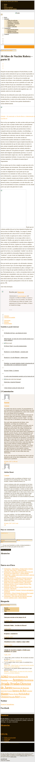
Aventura (18, 679)
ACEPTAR (4, 759)
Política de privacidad (10, 737)
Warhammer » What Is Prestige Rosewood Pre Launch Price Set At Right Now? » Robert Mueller (18, 593)
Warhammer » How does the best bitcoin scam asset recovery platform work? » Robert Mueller (18, 596)
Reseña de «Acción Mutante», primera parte (16, 357)
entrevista (4, 691)
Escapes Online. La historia (11, 370)
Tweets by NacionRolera (7, 704)
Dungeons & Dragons (20, 688)
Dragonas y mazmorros (15, 660)
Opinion (5, 696)
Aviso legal (7, 739)
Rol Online (23, 697)
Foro (5, 6)
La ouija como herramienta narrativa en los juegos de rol (19, 376)
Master (5, 693)
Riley (17, 696)
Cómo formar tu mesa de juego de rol (14, 388)
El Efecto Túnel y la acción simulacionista (15, 346)
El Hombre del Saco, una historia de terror (15, 333)
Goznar (9, 691)
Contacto (6, 34)
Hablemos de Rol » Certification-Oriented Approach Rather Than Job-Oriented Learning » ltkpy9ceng (18, 578)
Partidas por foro (11, 31)
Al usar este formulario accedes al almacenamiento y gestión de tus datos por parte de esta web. (16, 545)
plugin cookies (13, 756)
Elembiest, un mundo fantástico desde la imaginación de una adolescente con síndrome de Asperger (19, 364)
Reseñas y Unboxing (13, 22)
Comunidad (7, 28)
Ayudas (15, 683)
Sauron (6, 402)
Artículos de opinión (9, 317)
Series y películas (12, 26)
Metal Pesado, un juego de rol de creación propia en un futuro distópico (19, 666)
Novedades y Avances (13, 23)
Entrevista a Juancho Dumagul (12, 382)
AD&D (4, 676)
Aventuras (28, 680)
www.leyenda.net (22, 296)
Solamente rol (11, 25)
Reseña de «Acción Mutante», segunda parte (16, 351)
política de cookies (23, 755)
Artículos (6, 19)
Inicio (5, 4)
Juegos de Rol (19, 690)
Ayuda (5, 683)
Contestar (6, 406)
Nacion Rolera (8, 323)
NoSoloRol (24, 693)
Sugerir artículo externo (10, 9)
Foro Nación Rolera (12, 29)
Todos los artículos (12, 20)
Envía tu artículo (8, 7)
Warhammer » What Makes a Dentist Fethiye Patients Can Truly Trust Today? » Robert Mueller (18, 569)
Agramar (10, 680)
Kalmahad (29, 691)
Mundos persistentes (12, 32)
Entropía (21, 292)
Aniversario (7, 320)
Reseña (12, 697)
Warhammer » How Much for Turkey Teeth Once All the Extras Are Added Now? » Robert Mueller (18, 572)
